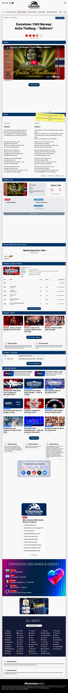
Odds (60, 12)
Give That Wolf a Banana (16, 304)
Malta (32, 646)
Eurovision (6, 17)
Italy (31, 637)
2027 (4, 283)
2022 (4, 304)
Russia (44, 646)
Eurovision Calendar (33, 363)
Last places (23, 271)
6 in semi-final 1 (61, 299)
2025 (4, 291)
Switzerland (58, 640)
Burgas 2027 (41, 12)
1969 (54, 271)
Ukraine (56, 644)
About (3, 689)
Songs (32, 12)
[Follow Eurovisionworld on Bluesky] (12, 3)
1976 (48, 271)
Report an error (60, 175)
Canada (8, 653)
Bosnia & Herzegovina (10, 649)
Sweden (57, 637)
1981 (42, 271)
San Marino (45, 649)
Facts (65, 12)
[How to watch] (43, 356)
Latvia (32, 640)
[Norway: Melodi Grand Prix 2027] (42, 356)
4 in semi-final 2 (61, 287)
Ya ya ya (12, 287)
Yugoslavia (57, 649)
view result (34, 554)
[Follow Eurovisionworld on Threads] (10, 3)
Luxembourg (34, 644)
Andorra (8, 633)
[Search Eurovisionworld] (2, 12)
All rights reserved (45, 688)
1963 (57, 271)
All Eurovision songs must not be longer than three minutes (33, 445)
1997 (37, 271)
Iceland (32, 631)
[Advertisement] (34, 100)
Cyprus (20, 633)
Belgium (8, 646)
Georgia (20, 646)
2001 (34, 271)
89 (47, 291)
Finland (20, 642)
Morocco (45, 631)
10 (40, 304)
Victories (23, 269)
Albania (8, 631)
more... (22, 276)
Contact (6, 689)
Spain (56, 635)
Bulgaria (8, 651)
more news (34, 438)
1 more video (34, 84)
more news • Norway (34, 337)
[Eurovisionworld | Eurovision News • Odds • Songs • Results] (34, 5)
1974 (51, 271)
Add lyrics (51, 175)
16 (47, 295)
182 (47, 304)
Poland (44, 640)
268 (47, 299)
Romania (45, 644)
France (20, 644)
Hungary (20, 653)
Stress (46, 212)
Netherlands (46, 633)
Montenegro (34, 653)
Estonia (20, 640)
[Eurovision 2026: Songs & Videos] (56, 576)
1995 (34, 269)
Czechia (20, 635)
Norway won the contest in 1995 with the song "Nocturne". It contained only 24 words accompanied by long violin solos (49, 345)
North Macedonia (46, 635)
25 (40, 295)
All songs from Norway (33, 308)
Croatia (20, 631)
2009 (31, 269)
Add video (44, 175)
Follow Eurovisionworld (34, 464)
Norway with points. (50, 117)
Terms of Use (12, 689)
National (52, 12)
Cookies (18, 689)
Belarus (8, 644)
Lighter (13, 291)
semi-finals (62, 283)
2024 (4, 295)
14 (40, 287)
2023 (4, 299)
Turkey (56, 642)
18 (40, 291)
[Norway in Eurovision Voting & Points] (11, 271)
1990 (40, 271)
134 (47, 287)
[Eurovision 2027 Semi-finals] (44, 359)
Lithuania (33, 642)
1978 (45, 271)
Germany (21, 649)
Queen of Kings (14, 299)
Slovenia (57, 633)
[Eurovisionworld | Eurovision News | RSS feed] (27, 689)
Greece (20, 651)
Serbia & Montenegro (46, 653)
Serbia (44, 651)
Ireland (32, 633)
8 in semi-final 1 (61, 291)
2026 (4, 287)
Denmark (21, 637)
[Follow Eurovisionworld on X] (7, 3)
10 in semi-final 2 (61, 295)
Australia (9, 637)
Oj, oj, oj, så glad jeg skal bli (50, 210)
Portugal (45, 642)
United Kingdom (58, 646)
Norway (44, 637)
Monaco (32, 651)
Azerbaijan (9, 642)
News (11, 12)
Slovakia (57, 631)
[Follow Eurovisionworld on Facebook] (3, 3)
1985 (37, 269)
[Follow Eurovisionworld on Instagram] (5, 3)
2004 (31, 271)
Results (21, 12)
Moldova (33, 649)
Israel (32, 635)
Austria (8, 640)
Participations (24, 267)
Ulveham (12, 295)
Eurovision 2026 (33, 564)
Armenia (8, 635)
